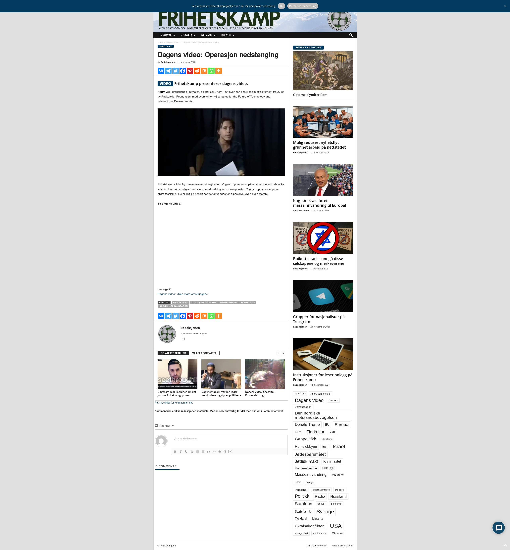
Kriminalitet (332, 461)
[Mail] (183, 339)
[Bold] (175, 451)
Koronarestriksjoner (203, 302)
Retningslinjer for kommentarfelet (174, 402)
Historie (186, 35)
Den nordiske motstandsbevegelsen (316, 415)
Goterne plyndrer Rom (310, 95)
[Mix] (204, 71)
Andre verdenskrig (321, 393)
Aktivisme (300, 393)
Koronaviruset (228, 302)
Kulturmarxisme (306, 468)
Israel (339, 446)
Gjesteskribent (301, 210)
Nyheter (166, 35)
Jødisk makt (306, 461)
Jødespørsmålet (310, 454)
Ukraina (317, 518)
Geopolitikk (305, 439)
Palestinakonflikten (321, 490)
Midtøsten (338, 474)
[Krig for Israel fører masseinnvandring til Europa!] (323, 180)
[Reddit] (197, 71)
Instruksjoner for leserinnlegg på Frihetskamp (322, 377)
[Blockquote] (208, 451)
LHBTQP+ (329, 468)
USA (336, 526)
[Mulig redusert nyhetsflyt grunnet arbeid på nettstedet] (323, 122)
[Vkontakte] (161, 71)
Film (298, 432)
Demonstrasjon (303, 407)
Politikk (302, 496)
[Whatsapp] (211, 71)
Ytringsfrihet (301, 533)
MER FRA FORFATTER (204, 353)
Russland (338, 496)
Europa (341, 424)
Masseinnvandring (311, 474)
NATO (298, 482)
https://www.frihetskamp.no (194, 333)
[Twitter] (175, 71)
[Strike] (192, 451)
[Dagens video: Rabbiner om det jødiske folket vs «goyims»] (177, 374)
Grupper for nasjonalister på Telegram (319, 319)
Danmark (333, 400)
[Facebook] (182, 71)
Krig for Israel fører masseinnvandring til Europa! (319, 203)
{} (225, 451)
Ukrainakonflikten (310, 526)
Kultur (226, 35)
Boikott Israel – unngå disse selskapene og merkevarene (318, 261)
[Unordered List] (203, 451)
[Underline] (186, 451)
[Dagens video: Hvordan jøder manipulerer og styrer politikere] (221, 374)
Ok (281, 6)
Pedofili (339, 489)
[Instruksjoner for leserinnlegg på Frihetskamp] (323, 354)
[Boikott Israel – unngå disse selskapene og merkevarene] (323, 238)
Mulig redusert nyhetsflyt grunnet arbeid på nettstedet (319, 145)
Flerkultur (315, 431)
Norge (310, 482)
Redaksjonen (168, 61)
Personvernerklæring (342, 545)
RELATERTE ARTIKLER (173, 353)
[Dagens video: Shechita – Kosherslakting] (265, 374)
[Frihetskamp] (255, 19)
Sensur (321, 503)
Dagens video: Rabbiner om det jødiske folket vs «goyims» (177, 393)
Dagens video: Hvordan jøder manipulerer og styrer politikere (221, 393)
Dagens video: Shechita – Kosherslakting (260, 393)
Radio (320, 496)
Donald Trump (307, 424)
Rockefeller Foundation (174, 306)
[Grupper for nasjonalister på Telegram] (323, 296)
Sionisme (336, 503)
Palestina (300, 489)
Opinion (206, 35)
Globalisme (327, 439)
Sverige (325, 512)
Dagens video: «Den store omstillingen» (183, 293)
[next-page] (283, 353)
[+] (230, 451)
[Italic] (180, 451)
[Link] (220, 451)
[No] (505, 6)
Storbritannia (303, 511)
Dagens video (172, 42)
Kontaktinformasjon (316, 545)
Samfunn (303, 503)
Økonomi (337, 533)
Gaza (332, 432)
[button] (350, 35)
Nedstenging (248, 302)
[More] (218, 71)
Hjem (160, 42)
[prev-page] (278, 353)
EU (327, 424)
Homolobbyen (306, 447)
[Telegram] (168, 71)
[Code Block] (214, 451)
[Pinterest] (190, 71)
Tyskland (301, 518)
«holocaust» (320, 533)
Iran (324, 446)
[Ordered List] (197, 451)
